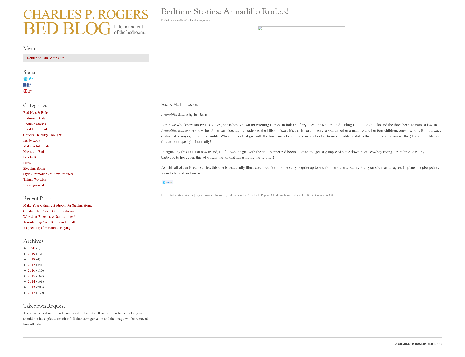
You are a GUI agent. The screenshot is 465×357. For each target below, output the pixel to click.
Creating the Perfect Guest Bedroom (49, 211)
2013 (31, 287)
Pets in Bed (31, 157)
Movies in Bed (33, 151)
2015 (31, 276)
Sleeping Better (34, 168)
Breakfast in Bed (35, 129)
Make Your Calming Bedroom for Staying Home (57, 205)
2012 (31, 292)
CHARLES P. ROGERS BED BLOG (420, 344)
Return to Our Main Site (45, 57)
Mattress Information (37, 146)
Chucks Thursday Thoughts (42, 134)
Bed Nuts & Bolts (35, 112)
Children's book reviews (285, 195)
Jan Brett (307, 195)
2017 (31, 264)
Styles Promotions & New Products (48, 173)
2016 (31, 270)
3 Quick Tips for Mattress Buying (47, 227)
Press (27, 162)
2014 (31, 281)
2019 (31, 253)
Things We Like (34, 179)
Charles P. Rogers (259, 195)
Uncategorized (33, 185)
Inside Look (31, 140)
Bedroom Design (35, 118)
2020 (31, 248)
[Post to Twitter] (167, 183)
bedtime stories (236, 195)
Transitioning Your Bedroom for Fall (49, 222)
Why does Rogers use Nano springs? (49, 216)
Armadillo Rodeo (215, 195)
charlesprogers (202, 20)
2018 (31, 259)
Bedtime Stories (183, 195)
